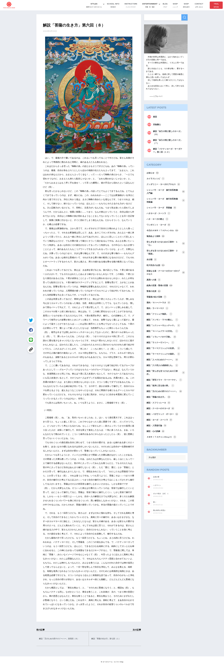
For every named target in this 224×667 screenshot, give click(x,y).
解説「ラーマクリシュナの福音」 (163, 354)
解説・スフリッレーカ (158, 403)
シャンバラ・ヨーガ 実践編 (161, 207)
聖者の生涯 (153, 291)
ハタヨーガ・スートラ (158, 213)
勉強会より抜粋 (155, 236)
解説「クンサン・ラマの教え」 (162, 320)
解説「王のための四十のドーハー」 (164, 391)
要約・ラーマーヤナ (157, 308)
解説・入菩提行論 (156, 425)
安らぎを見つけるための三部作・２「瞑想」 (165, 252)
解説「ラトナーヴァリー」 (160, 342)
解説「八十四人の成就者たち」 (162, 365)
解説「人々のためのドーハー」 (162, 359)
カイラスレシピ (155, 178)
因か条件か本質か (159, 510)
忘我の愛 (156, 477)
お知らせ (152, 173)
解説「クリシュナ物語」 (159, 314)
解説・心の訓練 (155, 431)
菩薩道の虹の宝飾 (156, 297)
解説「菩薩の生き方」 (158, 397)
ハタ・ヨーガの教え (157, 219)
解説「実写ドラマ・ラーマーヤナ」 (164, 380)
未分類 (151, 259)
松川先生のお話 (155, 265)
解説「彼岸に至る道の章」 (160, 385)
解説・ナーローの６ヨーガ (160, 408)
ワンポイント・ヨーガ (158, 225)
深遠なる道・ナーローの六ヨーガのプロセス (165, 272)
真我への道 (153, 280)
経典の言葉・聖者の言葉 (159, 285)
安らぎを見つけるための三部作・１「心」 (165, 243)
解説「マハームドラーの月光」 (162, 331)
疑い (154, 502)
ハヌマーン (157, 485)
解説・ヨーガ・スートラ (159, 420)
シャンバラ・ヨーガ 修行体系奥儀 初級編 (165, 200)
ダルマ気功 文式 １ (161, 494)
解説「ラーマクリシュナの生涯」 (163, 348)
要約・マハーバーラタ (158, 302)
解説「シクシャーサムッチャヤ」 (163, 325)
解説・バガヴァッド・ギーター (162, 414)
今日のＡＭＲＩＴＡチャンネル (162, 230)
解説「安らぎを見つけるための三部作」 (165, 372)
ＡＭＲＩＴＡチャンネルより (161, 437)
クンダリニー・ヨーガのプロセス (163, 184)
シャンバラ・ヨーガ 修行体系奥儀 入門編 (165, 191)
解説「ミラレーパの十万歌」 (161, 337)
